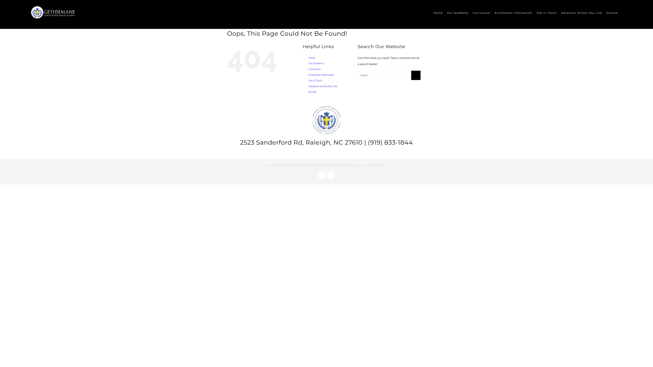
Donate (312, 92)
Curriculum (314, 69)
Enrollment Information (321, 75)
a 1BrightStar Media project (343, 165)
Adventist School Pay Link (322, 86)
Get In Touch (315, 80)
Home (311, 57)
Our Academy (316, 63)
